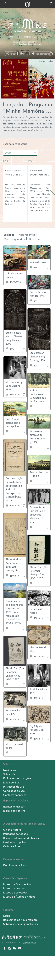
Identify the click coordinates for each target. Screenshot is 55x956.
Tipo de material (42, 54)
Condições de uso (14, 790)
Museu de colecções (15, 892)
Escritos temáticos (14, 806)
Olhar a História (12, 829)
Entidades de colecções (17, 778)
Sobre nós (9, 764)
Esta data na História (15, 143)
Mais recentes (27, 234)
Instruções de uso (13, 786)
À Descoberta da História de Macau (24, 823)
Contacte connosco (14, 794)
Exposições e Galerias (16, 800)
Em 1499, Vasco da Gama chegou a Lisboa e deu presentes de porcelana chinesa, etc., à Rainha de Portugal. (15, 194)
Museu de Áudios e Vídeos (19, 896)
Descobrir (34, 239)
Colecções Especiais (15, 878)
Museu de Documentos (17, 884)
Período (13, 54)
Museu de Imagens (14, 888)
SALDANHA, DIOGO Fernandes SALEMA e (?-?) (40, 174)
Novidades (9, 770)
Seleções (9, 234)
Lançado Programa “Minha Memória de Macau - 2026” (27, 107)
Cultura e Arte (11, 846)
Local (25, 54)
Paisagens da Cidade (15, 833)
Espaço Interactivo (14, 859)
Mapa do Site (11, 782)
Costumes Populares (15, 842)
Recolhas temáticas (14, 865)
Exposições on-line (14, 810)
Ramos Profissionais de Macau (21, 838)
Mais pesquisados (14, 239)
